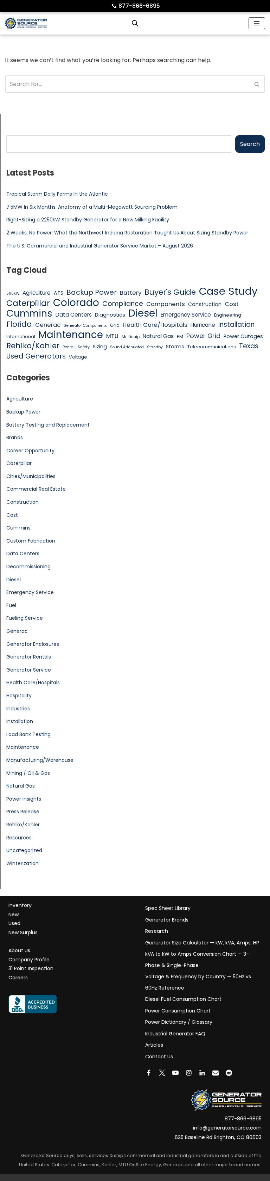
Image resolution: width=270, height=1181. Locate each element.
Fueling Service (24, 618)
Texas (248, 346)
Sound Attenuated (127, 347)
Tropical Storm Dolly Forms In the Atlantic (57, 193)
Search (250, 144)
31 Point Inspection (30, 968)
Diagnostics (110, 314)
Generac (47, 325)
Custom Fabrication (30, 540)
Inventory (20, 905)
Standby (155, 347)
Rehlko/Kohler (32, 345)
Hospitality (19, 695)
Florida (19, 324)
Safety (84, 347)
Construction (204, 304)
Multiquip (131, 336)
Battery (130, 293)
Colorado (76, 302)
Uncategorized (24, 850)
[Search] (257, 84)
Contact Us (159, 1056)
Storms (175, 346)
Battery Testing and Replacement (48, 424)
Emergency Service (186, 314)
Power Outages (243, 336)
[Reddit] (229, 1073)
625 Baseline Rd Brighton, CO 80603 (218, 1137)
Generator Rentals (28, 656)
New (13, 914)
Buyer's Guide (170, 292)
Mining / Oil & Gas (28, 773)
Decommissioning (28, 566)
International (20, 336)
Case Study (228, 291)
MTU (112, 336)
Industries (18, 708)
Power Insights (23, 798)
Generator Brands (166, 919)
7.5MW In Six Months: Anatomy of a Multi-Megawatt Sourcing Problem (92, 206)
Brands (14, 437)
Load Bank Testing (28, 734)
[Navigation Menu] (257, 23)
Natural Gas (158, 336)
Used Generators (36, 356)
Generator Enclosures (32, 644)
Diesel (143, 313)
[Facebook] (149, 1073)
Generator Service (28, 669)
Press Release (22, 811)
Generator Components (85, 325)
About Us (19, 950)
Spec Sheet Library (168, 908)
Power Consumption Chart (178, 1010)
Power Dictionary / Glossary (178, 1022)
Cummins (29, 313)
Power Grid (203, 335)
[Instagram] (189, 1073)
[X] (162, 1073)
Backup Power (91, 292)
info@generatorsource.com (227, 1127)
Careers (18, 977)
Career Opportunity (30, 450)
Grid (115, 325)
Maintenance (70, 334)
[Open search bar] (135, 23)
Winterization (22, 863)
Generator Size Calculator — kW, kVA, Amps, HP (202, 942)
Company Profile (29, 959)
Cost (232, 304)
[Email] (215, 1073)
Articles (154, 1044)
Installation (236, 324)
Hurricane (203, 325)
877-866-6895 (135, 6)
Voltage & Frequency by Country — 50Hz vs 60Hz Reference (198, 982)
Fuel (11, 605)
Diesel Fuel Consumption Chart (183, 999)
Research (156, 931)
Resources (19, 837)
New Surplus (23, 932)
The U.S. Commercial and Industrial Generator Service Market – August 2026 (99, 245)
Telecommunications (211, 347)
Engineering (227, 315)
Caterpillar (28, 303)
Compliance (122, 303)
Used (14, 923)
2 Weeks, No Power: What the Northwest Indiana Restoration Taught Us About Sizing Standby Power (127, 232)
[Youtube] (175, 1073)
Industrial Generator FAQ (175, 1033)
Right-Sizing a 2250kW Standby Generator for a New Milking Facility (87, 219)
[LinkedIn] (202, 1073)
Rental (69, 347)
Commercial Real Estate (36, 488)
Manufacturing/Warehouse (39, 760)
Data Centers (74, 314)
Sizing (100, 346)
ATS (58, 292)
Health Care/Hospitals (155, 325)
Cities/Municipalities (31, 476)
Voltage (78, 357)
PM (180, 336)
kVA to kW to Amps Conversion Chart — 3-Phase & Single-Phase (197, 959)
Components (165, 304)
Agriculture (36, 292)
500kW (12, 293)
